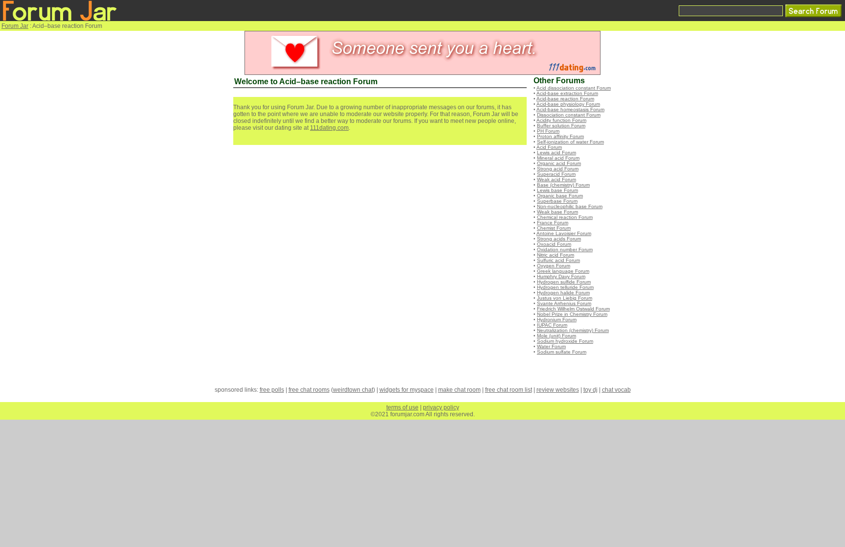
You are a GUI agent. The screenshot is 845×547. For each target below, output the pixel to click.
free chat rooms (309, 389)
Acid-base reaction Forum (565, 98)
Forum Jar (14, 26)
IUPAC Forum (552, 325)
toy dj (590, 389)
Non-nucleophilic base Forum (569, 206)
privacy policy (441, 407)
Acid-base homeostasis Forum (570, 109)
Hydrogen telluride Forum (565, 287)
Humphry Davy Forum (561, 276)
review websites (557, 389)
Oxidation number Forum (565, 249)
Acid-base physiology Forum (568, 104)
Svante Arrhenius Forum (564, 303)
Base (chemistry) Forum (563, 185)
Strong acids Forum (559, 238)
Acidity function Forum (561, 120)
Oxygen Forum (553, 265)
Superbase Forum (557, 201)
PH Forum (548, 131)
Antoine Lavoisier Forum (563, 233)
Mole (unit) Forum (556, 335)
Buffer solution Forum (561, 125)
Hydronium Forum (557, 319)
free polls (272, 389)
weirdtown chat (353, 389)
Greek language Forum (563, 271)
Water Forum (551, 346)
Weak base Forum (557, 211)
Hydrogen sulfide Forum (564, 282)
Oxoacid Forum (554, 244)
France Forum (552, 222)
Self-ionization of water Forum (570, 141)
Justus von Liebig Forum (564, 298)
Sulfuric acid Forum (558, 260)
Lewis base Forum (557, 190)
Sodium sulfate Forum (561, 352)
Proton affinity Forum (560, 136)
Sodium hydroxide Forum (565, 341)
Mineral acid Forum (558, 158)
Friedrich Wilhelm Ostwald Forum (573, 308)
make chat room (459, 389)
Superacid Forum (556, 174)
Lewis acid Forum (556, 152)
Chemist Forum (554, 228)
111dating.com (329, 127)
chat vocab (616, 389)
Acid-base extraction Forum (567, 93)
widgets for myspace (406, 389)
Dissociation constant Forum (568, 115)
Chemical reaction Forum (565, 217)
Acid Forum (549, 147)
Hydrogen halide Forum (563, 292)
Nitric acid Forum (555, 255)
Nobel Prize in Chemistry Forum (572, 314)
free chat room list (508, 389)
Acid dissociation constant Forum (573, 88)
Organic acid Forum (559, 163)
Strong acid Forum (557, 168)
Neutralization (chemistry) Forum (573, 330)
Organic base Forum (560, 195)
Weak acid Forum (556, 179)
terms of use (402, 407)
